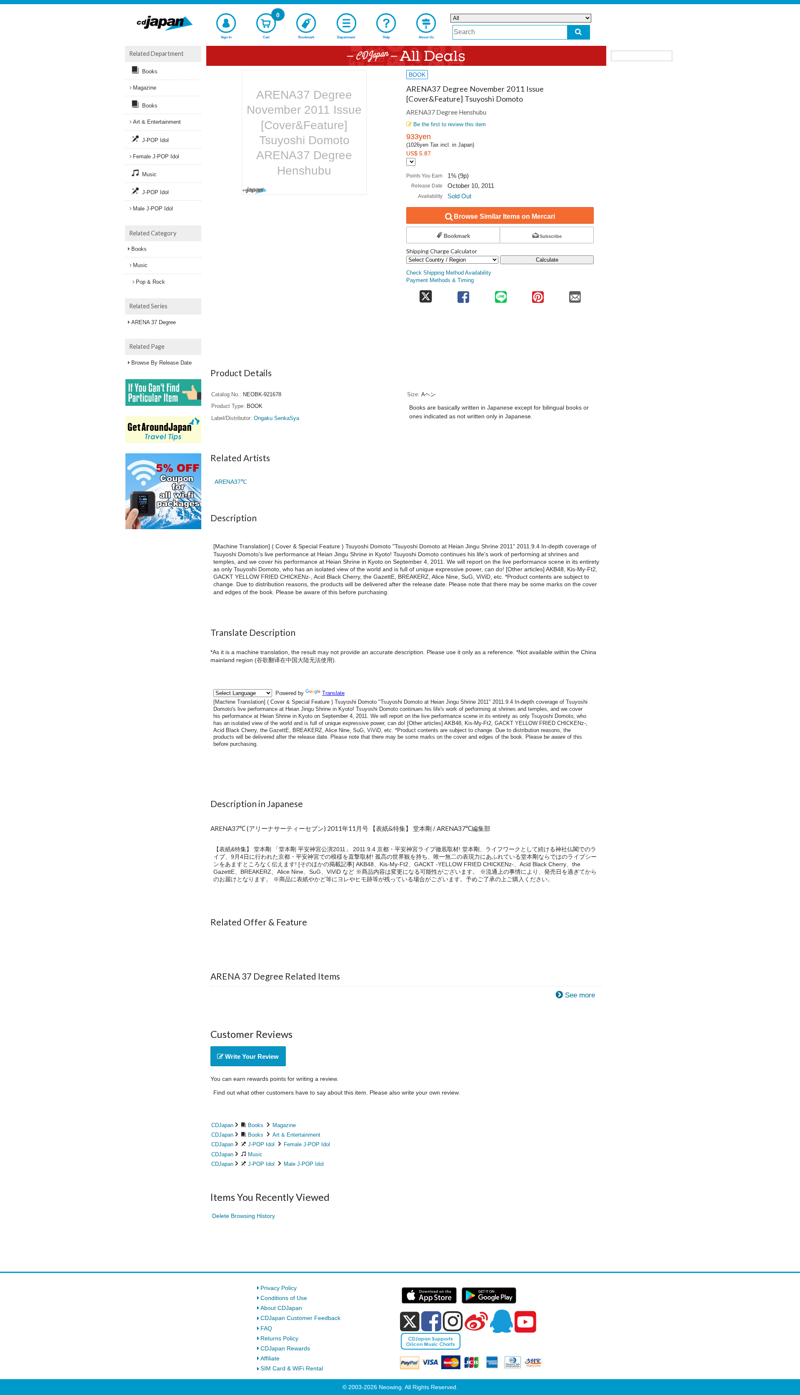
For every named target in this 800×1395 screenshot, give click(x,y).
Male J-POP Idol (304, 1164)
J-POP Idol (261, 1144)
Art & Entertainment (296, 1135)
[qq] (501, 1321)
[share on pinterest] (537, 294)
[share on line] (500, 294)
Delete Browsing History (243, 1215)
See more (580, 995)
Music (255, 1154)
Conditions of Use (283, 1298)
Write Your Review (251, 1056)
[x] (410, 1321)
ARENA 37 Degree (153, 322)
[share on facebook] (463, 294)
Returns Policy (279, 1338)
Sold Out (459, 196)
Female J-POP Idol (307, 1144)
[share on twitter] (425, 294)
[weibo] (476, 1321)
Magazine (284, 1125)
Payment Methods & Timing (440, 280)
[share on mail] (575, 294)
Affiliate (270, 1358)
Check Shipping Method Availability (448, 273)
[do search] (578, 32)
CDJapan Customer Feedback (300, 1318)
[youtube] (525, 1322)
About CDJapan (281, 1308)
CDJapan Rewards (285, 1348)
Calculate (547, 260)
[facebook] (431, 1321)
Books (255, 1125)
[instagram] (453, 1321)
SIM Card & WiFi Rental (291, 1368)
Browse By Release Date (161, 363)
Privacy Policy (278, 1288)
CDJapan (222, 1125)
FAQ (266, 1328)
